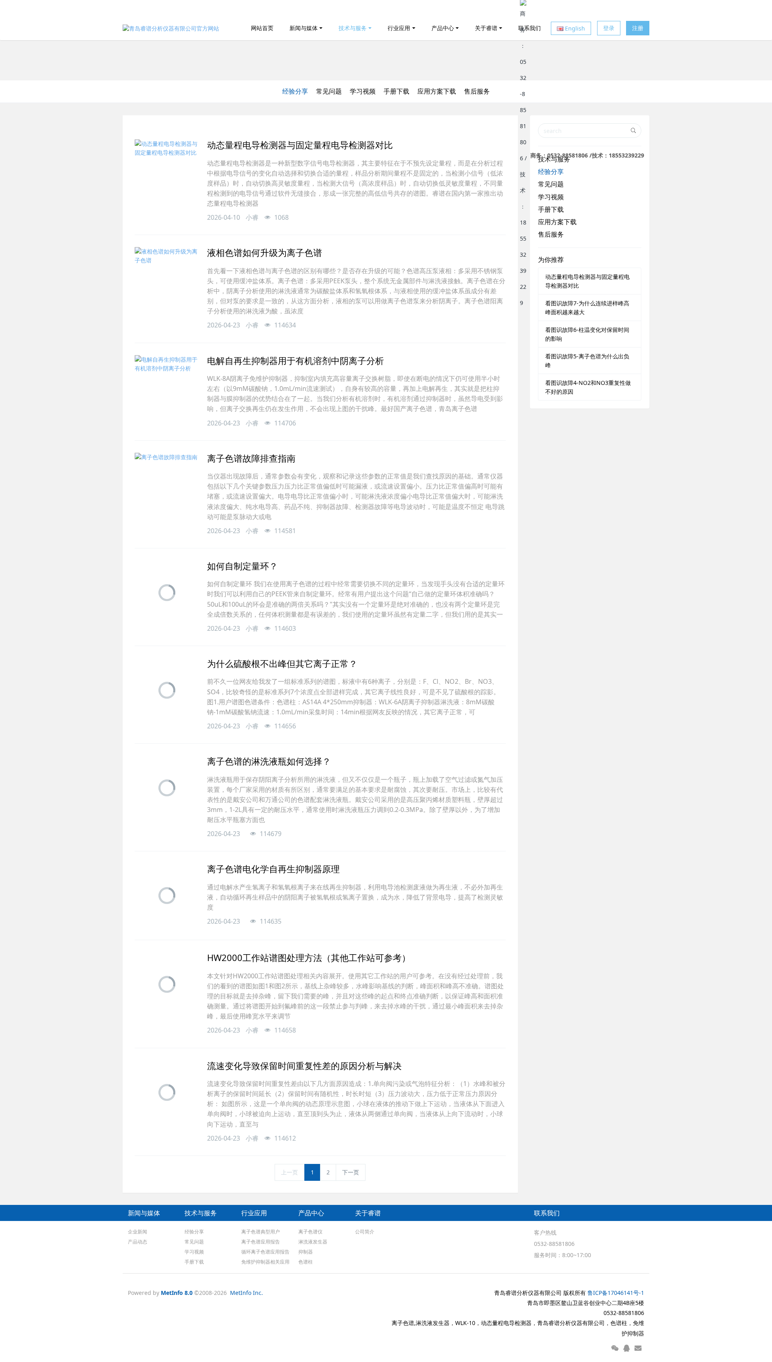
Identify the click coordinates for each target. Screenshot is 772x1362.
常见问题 (329, 91)
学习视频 (363, 91)
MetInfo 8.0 (177, 1293)
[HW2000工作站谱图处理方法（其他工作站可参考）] (167, 984)
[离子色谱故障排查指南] (167, 485)
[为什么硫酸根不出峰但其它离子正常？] (167, 690)
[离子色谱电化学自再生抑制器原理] (167, 895)
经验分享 (295, 91)
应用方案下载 (436, 91)
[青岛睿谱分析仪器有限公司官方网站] (171, 28)
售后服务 (477, 91)
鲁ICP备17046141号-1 (615, 1293)
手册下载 (396, 91)
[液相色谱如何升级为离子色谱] (167, 279)
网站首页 (262, 28)
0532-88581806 (554, 1243)
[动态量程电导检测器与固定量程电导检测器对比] (167, 171)
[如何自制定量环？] (167, 592)
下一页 (350, 1172)
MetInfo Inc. (246, 1293)
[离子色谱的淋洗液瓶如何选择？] (167, 788)
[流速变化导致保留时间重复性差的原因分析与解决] (167, 1092)
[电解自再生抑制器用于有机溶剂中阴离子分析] (167, 387)
